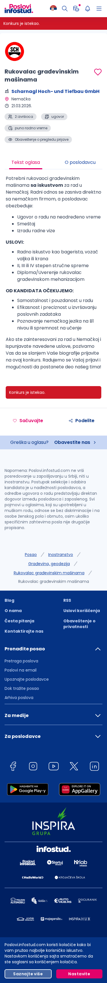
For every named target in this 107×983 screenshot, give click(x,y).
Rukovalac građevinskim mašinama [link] (53, 581)
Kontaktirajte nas (24, 631)
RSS (67, 600)
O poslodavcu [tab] (80, 162)
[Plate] (76, 8)
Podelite (84, 420)
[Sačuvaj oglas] (97, 72)
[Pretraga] (64, 8)
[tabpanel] (53, 274)
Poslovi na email (21, 670)
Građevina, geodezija (49, 564)
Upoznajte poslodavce (27, 679)
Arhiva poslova (19, 697)
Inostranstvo (60, 554)
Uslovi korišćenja (81, 610)
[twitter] (74, 767)
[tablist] (53, 163)
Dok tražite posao (22, 688)
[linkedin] (94, 767)
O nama (13, 610)
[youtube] (53, 767)
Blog (9, 600)
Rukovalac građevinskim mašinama (49, 573)
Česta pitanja (19, 621)
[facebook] (13, 767)
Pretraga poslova (21, 661)
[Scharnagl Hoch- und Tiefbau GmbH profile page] (19, 51)
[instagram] (33, 767)
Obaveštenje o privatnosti (79, 623)
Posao (31, 554)
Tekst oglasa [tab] (25, 162)
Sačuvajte (31, 420)
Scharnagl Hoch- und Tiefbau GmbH (55, 91)
